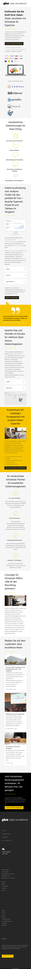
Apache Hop (4, 888)
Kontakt (3, 910)
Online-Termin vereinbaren (14, 43)
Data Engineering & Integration (14, 141)
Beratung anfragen (12, 297)
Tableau (18, 250)
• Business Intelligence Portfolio (13, 47)
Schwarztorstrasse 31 (6, 833)
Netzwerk (4, 917)
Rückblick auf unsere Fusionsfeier (15, 714)
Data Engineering (5, 869)
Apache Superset (17, 245)
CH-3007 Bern (5, 837)
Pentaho (14, 354)
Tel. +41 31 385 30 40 (6, 840)
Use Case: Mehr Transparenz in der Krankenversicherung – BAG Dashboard (15, 669)
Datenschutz (4, 923)
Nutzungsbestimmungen (7, 921)
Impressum (4, 925)
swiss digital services (6, 919)
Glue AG (3, 830)
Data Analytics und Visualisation (8, 878)
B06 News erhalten (7, 955)
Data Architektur (5, 871)
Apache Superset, (11, 250)
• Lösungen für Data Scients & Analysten (15, 49)
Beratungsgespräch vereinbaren (15, 467)
